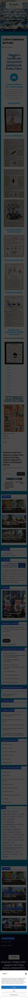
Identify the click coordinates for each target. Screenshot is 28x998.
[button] (26, 973)
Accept (14, 987)
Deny (14, 991)
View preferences (14, 994)
